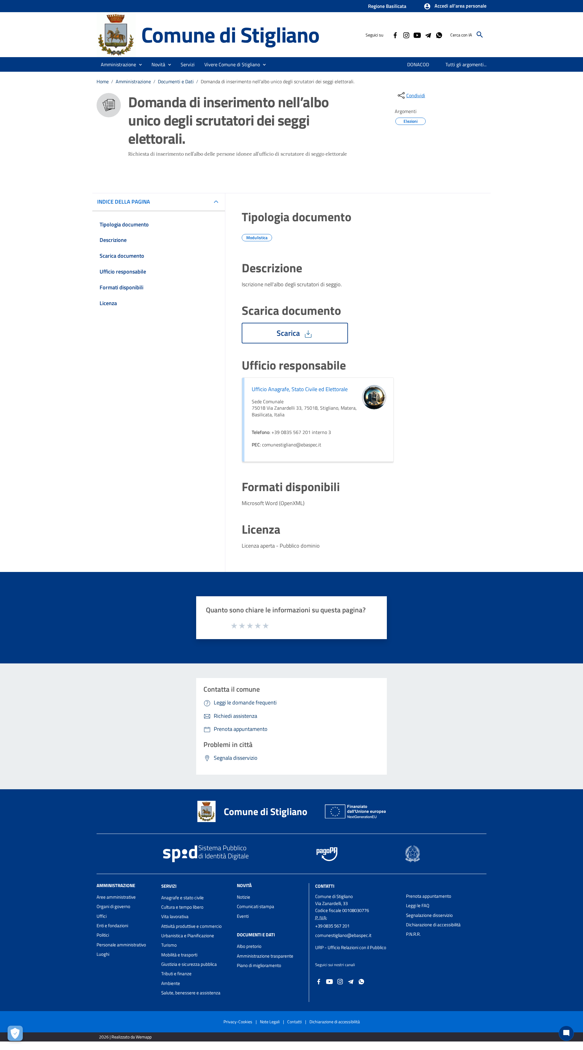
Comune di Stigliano (230, 34)
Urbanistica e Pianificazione (187, 935)
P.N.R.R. (413, 934)
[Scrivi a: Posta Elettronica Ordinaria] (357, 941)
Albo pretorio (249, 946)
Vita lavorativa (175, 916)
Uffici (102, 916)
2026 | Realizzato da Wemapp (125, 1037)
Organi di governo (113, 906)
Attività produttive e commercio (191, 926)
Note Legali (270, 1021)
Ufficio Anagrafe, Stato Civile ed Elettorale (300, 389)
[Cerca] (479, 34)
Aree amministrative (116, 896)
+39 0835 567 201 (332, 925)
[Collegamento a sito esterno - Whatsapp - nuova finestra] (438, 34)
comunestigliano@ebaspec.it (343, 935)
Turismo (169, 945)
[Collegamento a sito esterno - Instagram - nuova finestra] (406, 34)
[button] (455, 6)
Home (103, 81)
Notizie (243, 896)
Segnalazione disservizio (429, 915)
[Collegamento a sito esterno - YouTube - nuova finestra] (417, 34)
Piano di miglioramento (259, 965)
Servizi (168, 886)
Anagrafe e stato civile (182, 897)
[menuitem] (418, 64)
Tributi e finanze (176, 973)
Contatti (324, 886)
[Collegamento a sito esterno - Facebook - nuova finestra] (395, 34)
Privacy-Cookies (237, 1021)
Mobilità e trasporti (179, 954)
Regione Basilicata (387, 6)
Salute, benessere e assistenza (190, 992)
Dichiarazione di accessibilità (433, 924)
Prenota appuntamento (428, 896)
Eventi (243, 916)
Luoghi (103, 954)
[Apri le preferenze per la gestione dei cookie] (15, 1033)
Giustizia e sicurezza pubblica (189, 964)
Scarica (289, 333)
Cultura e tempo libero (182, 907)
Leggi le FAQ (417, 905)
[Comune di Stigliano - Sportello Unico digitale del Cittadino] (116, 34)
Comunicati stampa (255, 906)
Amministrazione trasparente (265, 955)
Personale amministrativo (121, 944)
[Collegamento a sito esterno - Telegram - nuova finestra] (427, 34)
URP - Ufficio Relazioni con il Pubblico (350, 947)
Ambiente (170, 983)
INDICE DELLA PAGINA (123, 202)
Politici (103, 934)
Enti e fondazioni (112, 925)
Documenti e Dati (176, 81)
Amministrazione (133, 81)
